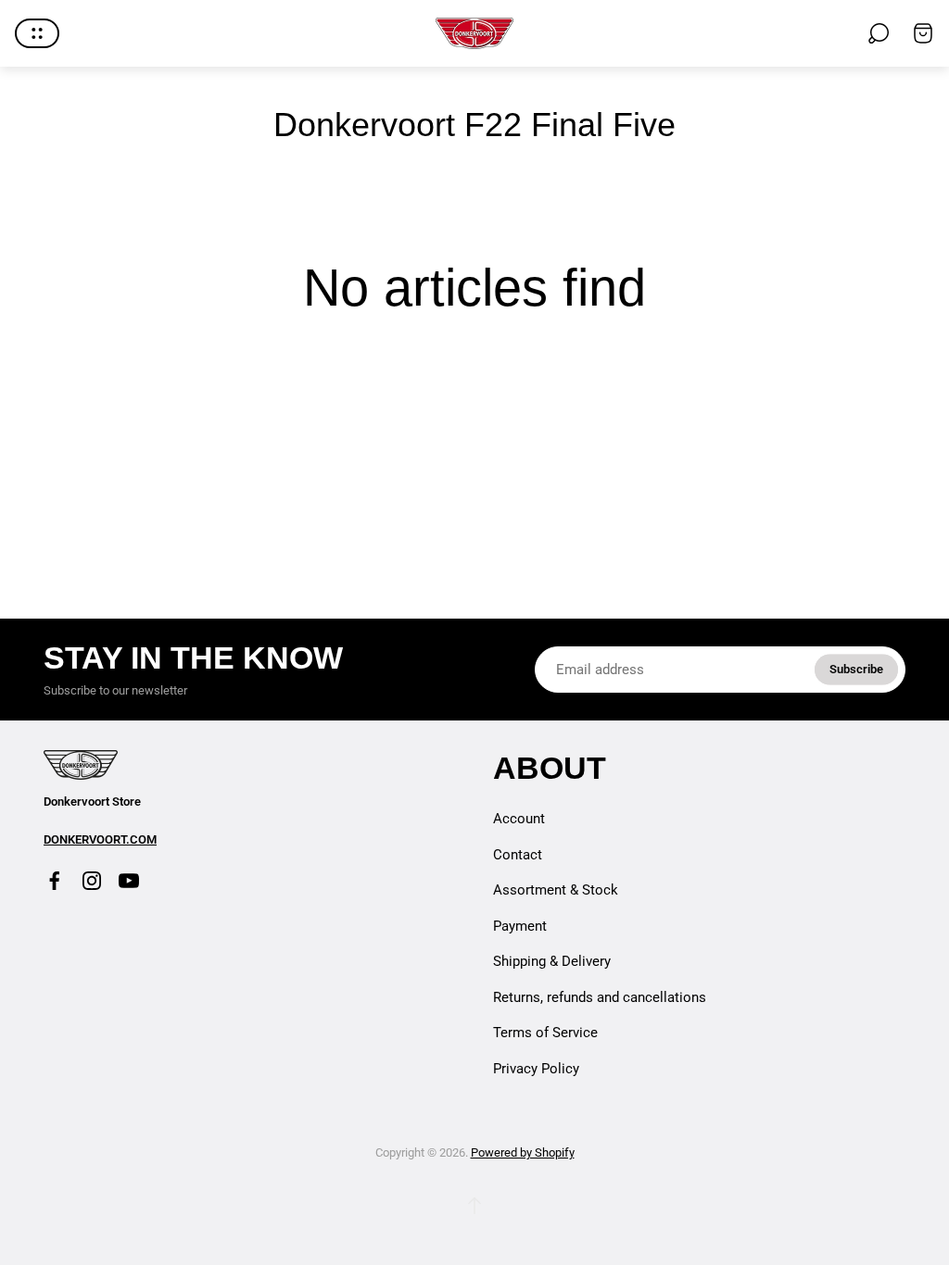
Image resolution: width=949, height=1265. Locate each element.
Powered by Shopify (523, 1152)
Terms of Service (545, 1032)
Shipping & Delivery (552, 961)
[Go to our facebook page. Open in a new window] (55, 881)
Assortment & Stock (555, 890)
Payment (520, 926)
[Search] (878, 33)
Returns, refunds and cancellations (599, 997)
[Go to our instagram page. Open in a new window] (92, 881)
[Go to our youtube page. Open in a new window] (129, 881)
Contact (517, 854)
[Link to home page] (81, 765)
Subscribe (856, 669)
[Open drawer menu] (37, 33)
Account (519, 818)
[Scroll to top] (474, 1206)
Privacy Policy (536, 1068)
